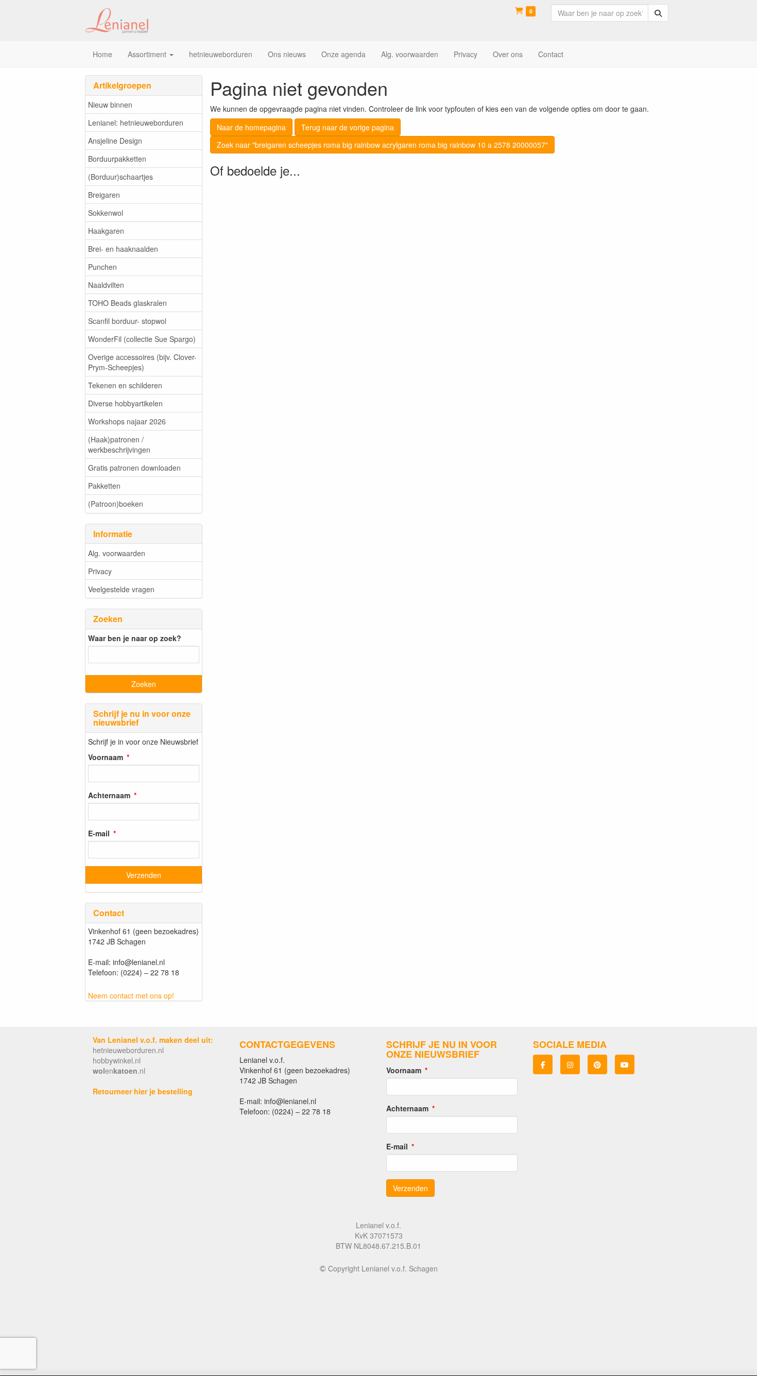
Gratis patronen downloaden (134, 467)
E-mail (99, 833)
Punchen (102, 267)
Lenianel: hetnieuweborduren (135, 122)
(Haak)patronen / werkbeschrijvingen (119, 444)
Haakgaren (106, 231)
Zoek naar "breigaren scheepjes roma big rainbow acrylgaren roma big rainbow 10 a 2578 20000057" (382, 145)
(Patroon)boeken (115, 503)
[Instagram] (570, 1064)
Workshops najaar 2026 (127, 421)
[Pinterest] (597, 1064)
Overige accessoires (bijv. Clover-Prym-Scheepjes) (142, 362)
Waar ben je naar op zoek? (134, 638)
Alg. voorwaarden (116, 553)
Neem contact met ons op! (131, 995)
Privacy (100, 571)
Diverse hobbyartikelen (125, 403)
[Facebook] (543, 1064)
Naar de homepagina (251, 127)
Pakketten (104, 485)
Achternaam (109, 795)
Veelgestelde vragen (121, 589)
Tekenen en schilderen (125, 385)
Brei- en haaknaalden (123, 249)
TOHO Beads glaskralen (127, 303)
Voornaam (105, 757)
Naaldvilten (106, 285)
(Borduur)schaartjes (120, 176)
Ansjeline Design (115, 140)
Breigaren (104, 195)
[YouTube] (624, 1064)
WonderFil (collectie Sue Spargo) (142, 339)
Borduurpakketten (117, 158)
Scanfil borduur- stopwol (127, 321)
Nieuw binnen (110, 104)
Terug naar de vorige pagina (347, 127)
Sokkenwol (105, 213)
